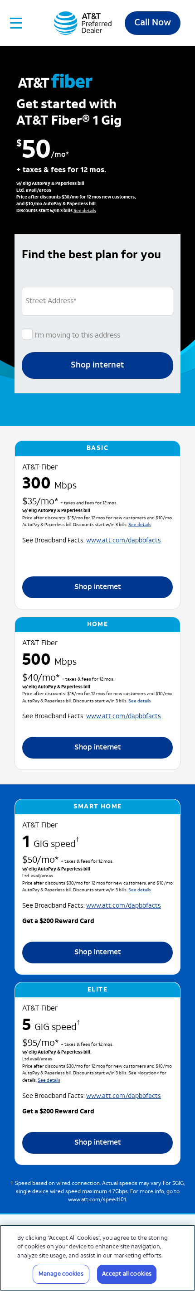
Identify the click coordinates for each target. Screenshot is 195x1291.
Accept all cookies (126, 1274)
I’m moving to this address (76, 335)
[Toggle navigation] (16, 23)
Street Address (51, 301)
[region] (97, 1258)
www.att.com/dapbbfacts (123, 540)
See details (84, 210)
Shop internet (97, 365)
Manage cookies (61, 1274)
